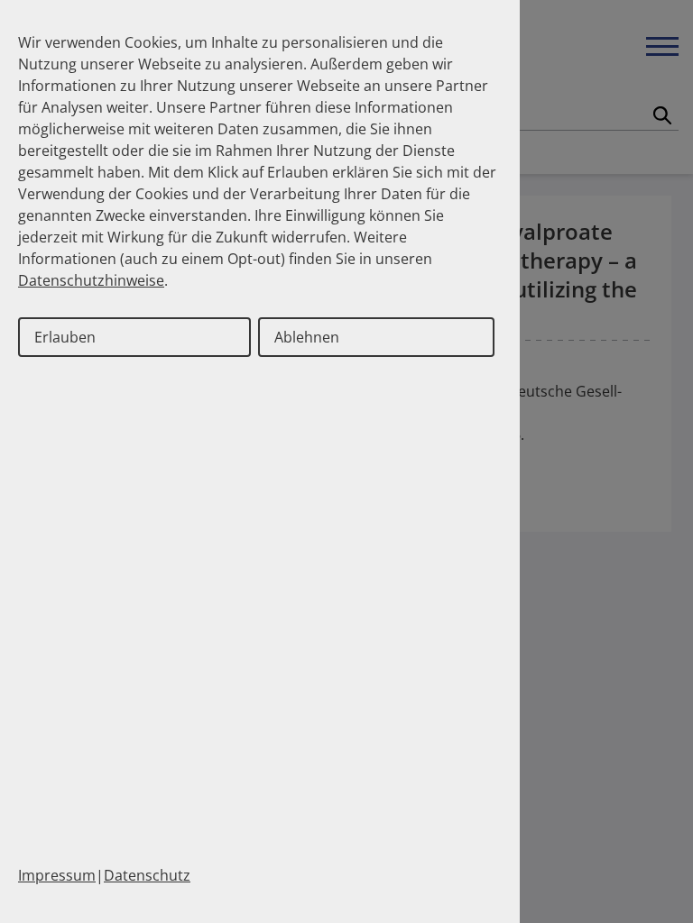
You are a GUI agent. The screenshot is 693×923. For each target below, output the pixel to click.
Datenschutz (147, 875)
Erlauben (65, 337)
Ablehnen (306, 337)
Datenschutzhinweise (91, 280)
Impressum (57, 875)
